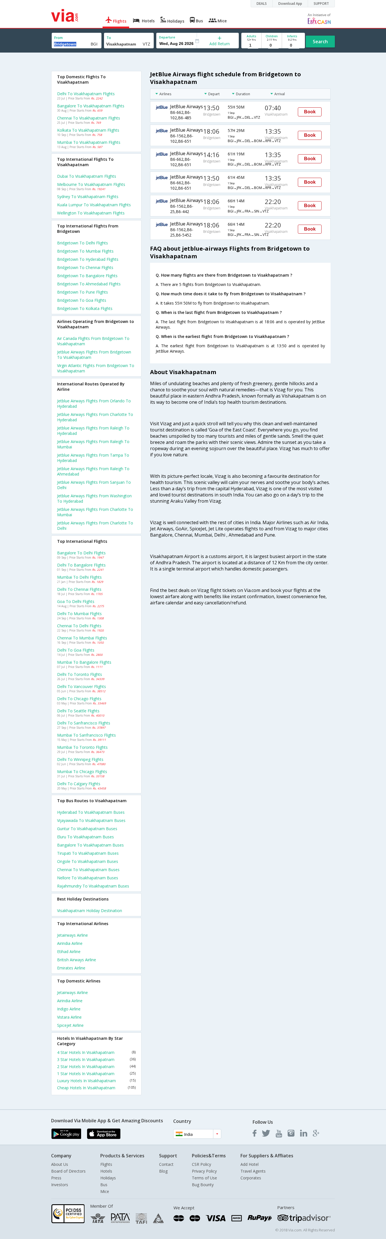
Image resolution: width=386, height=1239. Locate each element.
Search (320, 41)
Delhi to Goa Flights (75, 650)
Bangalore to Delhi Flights (81, 553)
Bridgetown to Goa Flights (81, 300)
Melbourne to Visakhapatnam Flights (91, 184)
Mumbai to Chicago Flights (82, 771)
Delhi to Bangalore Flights (81, 565)
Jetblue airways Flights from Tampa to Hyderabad (93, 457)
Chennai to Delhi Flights (79, 625)
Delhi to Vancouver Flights (81, 686)
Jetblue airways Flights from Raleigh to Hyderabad (93, 430)
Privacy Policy (204, 1171)
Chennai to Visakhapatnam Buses (88, 869)
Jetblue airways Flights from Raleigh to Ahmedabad (93, 471)
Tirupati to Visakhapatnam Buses (88, 853)
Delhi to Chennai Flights (79, 589)
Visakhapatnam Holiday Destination (89, 910)
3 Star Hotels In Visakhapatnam (96, 1059)
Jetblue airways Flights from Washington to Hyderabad (94, 498)
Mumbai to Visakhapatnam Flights (88, 142)
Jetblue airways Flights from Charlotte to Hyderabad (95, 417)
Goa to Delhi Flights (75, 601)
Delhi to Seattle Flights (78, 710)
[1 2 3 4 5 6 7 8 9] (251, 45)
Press (56, 1178)
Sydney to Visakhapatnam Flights (87, 196)
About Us (59, 1164)
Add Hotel (249, 1164)
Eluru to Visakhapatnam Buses (85, 836)
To (109, 37)
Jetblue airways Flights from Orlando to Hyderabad (94, 403)
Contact (166, 1164)
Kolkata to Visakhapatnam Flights (88, 130)
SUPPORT (321, 3)
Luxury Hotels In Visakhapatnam (96, 1080)
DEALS (262, 3)
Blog (163, 1171)
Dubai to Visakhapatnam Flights (86, 176)
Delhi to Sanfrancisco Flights (83, 723)
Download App (290, 3)
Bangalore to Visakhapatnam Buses (90, 845)
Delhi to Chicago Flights (79, 698)
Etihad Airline (69, 951)
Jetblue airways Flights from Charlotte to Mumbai (95, 512)
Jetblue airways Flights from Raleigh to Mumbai (93, 444)
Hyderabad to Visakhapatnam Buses (91, 812)
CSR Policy (201, 1164)
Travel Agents (253, 1171)
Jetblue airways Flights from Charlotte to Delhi (95, 525)
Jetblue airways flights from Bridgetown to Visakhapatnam (94, 354)
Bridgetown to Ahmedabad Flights (89, 284)
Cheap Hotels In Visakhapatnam (96, 1087)
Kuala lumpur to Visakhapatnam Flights (94, 204)
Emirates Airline (71, 968)
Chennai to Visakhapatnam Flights (88, 118)
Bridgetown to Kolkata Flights (84, 308)
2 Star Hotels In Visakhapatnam (96, 1066)
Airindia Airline (70, 943)
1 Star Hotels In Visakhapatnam (96, 1073)
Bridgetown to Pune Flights (82, 292)
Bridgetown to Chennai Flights (85, 267)
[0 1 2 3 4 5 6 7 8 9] (272, 45)
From (58, 37)
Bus (103, 1184)
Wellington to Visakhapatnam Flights (91, 213)
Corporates (250, 1178)
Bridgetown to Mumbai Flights (85, 251)
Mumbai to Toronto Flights (82, 747)
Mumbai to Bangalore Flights (84, 662)
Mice (104, 1191)
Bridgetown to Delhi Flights (82, 243)
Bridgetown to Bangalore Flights (87, 275)
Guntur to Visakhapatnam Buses (87, 828)
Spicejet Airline (70, 1025)
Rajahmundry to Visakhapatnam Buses (93, 886)
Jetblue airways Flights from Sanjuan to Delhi (94, 484)
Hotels (106, 1171)
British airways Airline (76, 959)
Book (310, 111)
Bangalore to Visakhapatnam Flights (90, 106)
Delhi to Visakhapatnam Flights (86, 93)
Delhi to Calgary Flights (78, 783)
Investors (59, 1184)
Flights (106, 1164)
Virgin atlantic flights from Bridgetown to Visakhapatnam (95, 368)
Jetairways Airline (72, 935)
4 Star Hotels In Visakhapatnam (96, 1052)
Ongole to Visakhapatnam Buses (87, 861)
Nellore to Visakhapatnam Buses (87, 877)
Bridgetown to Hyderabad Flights (87, 259)
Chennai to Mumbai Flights (82, 638)
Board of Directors (68, 1171)
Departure (167, 37)
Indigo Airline (69, 1009)
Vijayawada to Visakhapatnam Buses (91, 820)
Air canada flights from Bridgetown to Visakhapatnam (93, 341)
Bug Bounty (203, 1184)
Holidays (108, 1178)
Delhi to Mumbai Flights (79, 613)
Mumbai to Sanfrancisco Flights (86, 735)
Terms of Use (204, 1178)
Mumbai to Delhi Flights (79, 577)
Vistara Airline (69, 1017)
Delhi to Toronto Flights (79, 674)
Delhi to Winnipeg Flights (80, 759)
